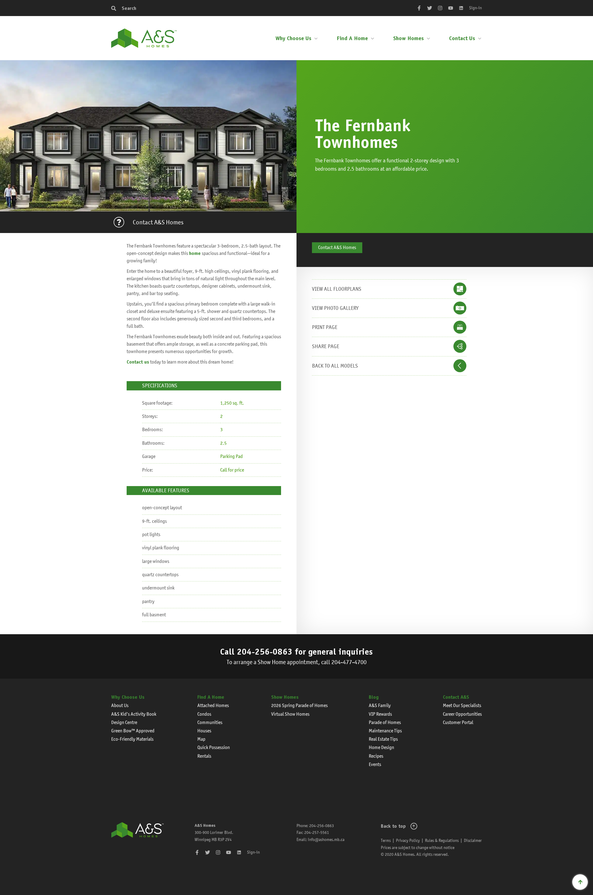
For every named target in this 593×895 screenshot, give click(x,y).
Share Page (325, 346)
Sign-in (475, 7)
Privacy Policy (408, 840)
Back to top (393, 826)
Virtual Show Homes (290, 714)
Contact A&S (456, 697)
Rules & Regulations (442, 840)
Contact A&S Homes (158, 222)
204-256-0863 (264, 651)
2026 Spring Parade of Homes (299, 705)
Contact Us (462, 38)
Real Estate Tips (383, 739)
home (195, 253)
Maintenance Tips (385, 731)
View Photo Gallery (335, 308)
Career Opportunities (462, 714)
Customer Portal (458, 722)
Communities (209, 722)
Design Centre (124, 722)
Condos (204, 714)
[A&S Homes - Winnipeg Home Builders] (137, 840)
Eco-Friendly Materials (132, 739)
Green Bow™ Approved (132, 731)
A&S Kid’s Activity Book (133, 714)
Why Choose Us (293, 38)
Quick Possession (213, 747)
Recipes (376, 756)
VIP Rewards (380, 714)
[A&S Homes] (144, 38)
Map (201, 739)
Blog (374, 697)
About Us (119, 705)
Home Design (381, 747)
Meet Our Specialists (462, 705)
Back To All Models (335, 366)
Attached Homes (213, 705)
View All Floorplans (336, 289)
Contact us (138, 362)
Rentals (204, 756)
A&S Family (380, 705)
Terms (386, 840)
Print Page (324, 327)
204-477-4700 (349, 662)
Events (375, 764)
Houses (204, 731)
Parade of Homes (385, 722)
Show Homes (408, 38)
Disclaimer (473, 840)
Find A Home (352, 38)
